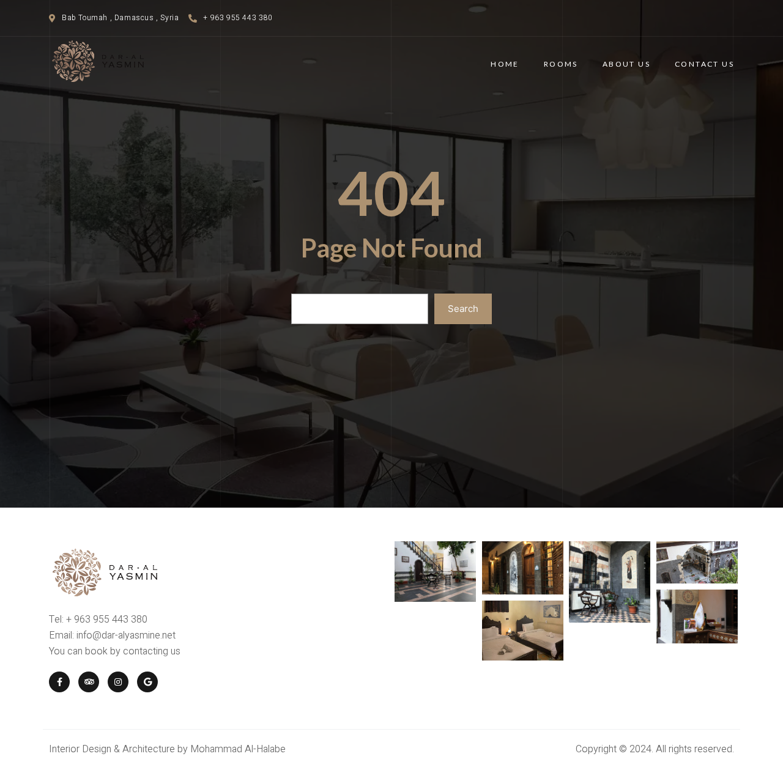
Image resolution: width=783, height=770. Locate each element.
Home (505, 63)
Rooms (561, 63)
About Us (626, 63)
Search (463, 308)
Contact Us (704, 63)
